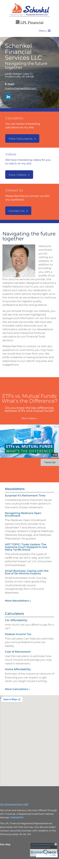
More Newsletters (18, 600)
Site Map (5, 844)
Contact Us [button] (17, 210)
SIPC (21, 817)
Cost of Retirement (18, 651)
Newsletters (15, 489)
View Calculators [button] (21, 138)
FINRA (14, 817)
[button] (44, 31)
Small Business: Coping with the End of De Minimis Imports (27, 572)
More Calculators (17, 689)
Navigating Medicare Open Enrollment (23, 514)
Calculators (14, 614)
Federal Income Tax (18, 634)
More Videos (29, 418)
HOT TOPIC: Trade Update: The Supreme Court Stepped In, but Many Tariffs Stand (26, 547)
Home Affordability (18, 669)
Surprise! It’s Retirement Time (25, 495)
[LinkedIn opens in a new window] (8, 97)
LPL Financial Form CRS (14, 804)
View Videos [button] (17, 174)
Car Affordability (16, 620)
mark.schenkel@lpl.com (21, 88)
